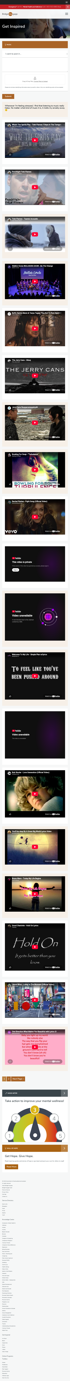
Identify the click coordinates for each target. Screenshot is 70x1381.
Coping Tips (4, 1342)
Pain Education (5, 1290)
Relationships (5, 1306)
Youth (3, 1215)
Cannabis (4, 1236)
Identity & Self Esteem (7, 1271)
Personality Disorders (7, 1297)
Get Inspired (6, 1335)
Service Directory (7, 1200)
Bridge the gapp (9, 14)
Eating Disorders (6, 1249)
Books (3, 1340)
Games (3, 1362)
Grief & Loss (5, 1264)
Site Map (4, 1194)
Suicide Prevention (6, 1317)
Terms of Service (6, 1189)
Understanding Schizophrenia (8, 1326)
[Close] (68, 7)
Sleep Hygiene (5, 1319)
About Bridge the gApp (7, 1185)
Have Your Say (5, 1377)
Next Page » (18, 1079)
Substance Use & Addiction (8, 1315)
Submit (8, 96)
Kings (3, 1208)
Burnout (4, 1234)
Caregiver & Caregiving (7, 1238)
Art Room (4, 1338)
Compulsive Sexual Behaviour (9, 1244)
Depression (4, 1247)
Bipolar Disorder (5, 1231)
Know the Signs (5, 1275)
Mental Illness (5, 1277)
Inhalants (4, 1273)
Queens (4, 1212)
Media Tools (5, 1330)
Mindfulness (5, 1364)
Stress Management (6, 1312)
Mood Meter (5, 1366)
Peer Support (5, 1369)
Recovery (4, 1304)
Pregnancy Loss (5, 1301)
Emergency (4, 1206)
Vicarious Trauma (6, 1328)
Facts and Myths (5, 1251)
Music (3, 1345)
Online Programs (7, 1356)
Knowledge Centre (8, 1219)
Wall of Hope (5, 1351)
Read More (11, 1167)
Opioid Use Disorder (6, 1288)
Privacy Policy (5, 1192)
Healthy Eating (5, 1266)
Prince (3, 1210)
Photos (3, 1347)
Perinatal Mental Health (7, 1295)
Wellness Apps (5, 1375)
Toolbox (4, 1359)
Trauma (4, 1323)
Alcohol (4, 1227)
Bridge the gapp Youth (7, 1187)
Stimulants (4, 1321)
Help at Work (5, 1269)
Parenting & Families (6, 1293)
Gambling (4, 1262)
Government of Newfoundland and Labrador (16, 1181)
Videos (3, 1349)
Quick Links (4, 1204)
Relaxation (4, 1373)
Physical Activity (6, 1299)
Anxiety (4, 1229)
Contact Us (4, 1196)
